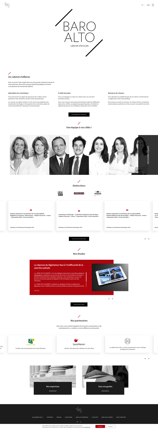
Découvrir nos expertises (78, 114)
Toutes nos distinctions (79, 239)
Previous (145, 239)
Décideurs (13, 227)
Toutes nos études (79, 304)
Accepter (100, 426)
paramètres (87, 427)
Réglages (110, 426)
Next (148, 239)
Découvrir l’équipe (148, 155)
